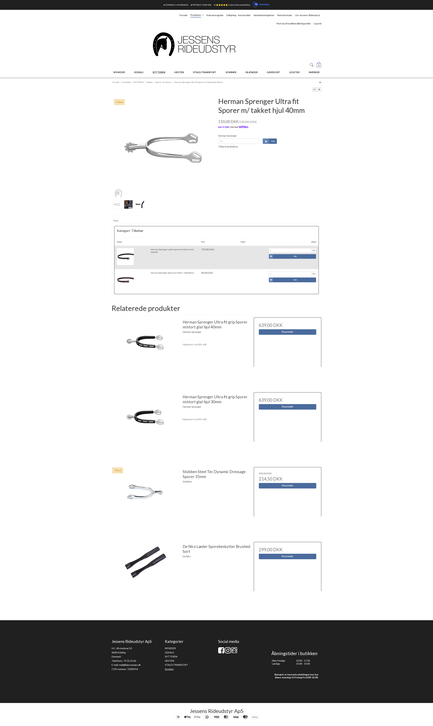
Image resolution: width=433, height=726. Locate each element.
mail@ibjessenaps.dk (130, 664)
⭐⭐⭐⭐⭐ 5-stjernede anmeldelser (233, 5)
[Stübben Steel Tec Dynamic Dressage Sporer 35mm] (145, 501)
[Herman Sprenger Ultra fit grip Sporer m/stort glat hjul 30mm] (145, 426)
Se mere (169, 669)
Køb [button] (273, 141)
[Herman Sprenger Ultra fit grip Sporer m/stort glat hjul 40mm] (145, 351)
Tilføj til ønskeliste (228, 146)
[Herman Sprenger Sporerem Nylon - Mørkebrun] (125, 280)
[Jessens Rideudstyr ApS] (216, 44)
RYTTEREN (171, 656)
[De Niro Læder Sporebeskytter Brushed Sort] (145, 576)
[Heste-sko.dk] (234, 652)
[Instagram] (228, 652)
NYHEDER (170, 648)
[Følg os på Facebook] (221, 652)
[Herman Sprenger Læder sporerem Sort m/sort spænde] (125, 256)
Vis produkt (287, 332)
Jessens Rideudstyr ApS (216, 711)
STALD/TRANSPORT (176, 664)
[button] (314, 89)
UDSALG (169, 652)
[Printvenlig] (320, 82)
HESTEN (169, 660)
